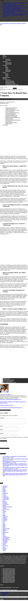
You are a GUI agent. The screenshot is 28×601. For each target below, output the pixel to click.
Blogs (12, 102)
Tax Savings (8, 60)
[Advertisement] (14, 40)
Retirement (7, 71)
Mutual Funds (8, 64)
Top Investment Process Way (9, 568)
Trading (4, 549)
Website (1, 433)
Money (6, 73)
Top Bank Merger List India (9, 577)
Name (1, 425)
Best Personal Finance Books (9, 573)
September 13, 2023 (4, 102)
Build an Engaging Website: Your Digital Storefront (12, 118)
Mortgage (5, 529)
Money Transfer (6, 528)
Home (4, 55)
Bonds (4, 489)
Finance (4, 505)
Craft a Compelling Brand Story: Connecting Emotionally (12, 113)
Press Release (6, 538)
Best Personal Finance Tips (8, 582)
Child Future (8, 70)
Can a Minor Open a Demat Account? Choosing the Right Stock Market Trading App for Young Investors (15, 474)
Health (6, 67)
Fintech (4, 507)
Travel (6, 68)
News (6, 76)
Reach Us (5, 78)
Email (1, 429)
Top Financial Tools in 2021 (9, 572)
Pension (4, 536)
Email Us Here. (13, 589)
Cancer (4, 492)
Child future (5, 493)
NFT (4, 534)
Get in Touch (5, 592)
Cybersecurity (6, 499)
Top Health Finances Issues (8, 576)
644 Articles (8, 394)
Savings (4, 543)
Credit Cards (5, 496)
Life (6, 66)
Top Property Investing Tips (9, 580)
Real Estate (5, 540)
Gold (4, 512)
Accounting (5, 486)
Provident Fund (6, 539)
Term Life (5, 548)
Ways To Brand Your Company (9, 382)
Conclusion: (5, 124)
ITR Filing (7, 59)
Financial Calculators (7, 506)
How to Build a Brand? (8, 381)
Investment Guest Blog (10, 83)
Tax (3, 57)
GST (4, 514)
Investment (5, 61)
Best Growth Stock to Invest (9, 579)
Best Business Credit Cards (8, 578)
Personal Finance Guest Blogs (11, 84)
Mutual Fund (5, 532)
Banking (4, 487)
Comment (2, 417)
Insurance (5, 65)
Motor (4, 531)
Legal (4, 521)
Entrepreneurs (6, 504)
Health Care (5, 516)
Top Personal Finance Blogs (9, 569)
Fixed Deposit (8, 62)
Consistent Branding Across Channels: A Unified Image (11, 116)
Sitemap (4, 594)
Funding (4, 511)
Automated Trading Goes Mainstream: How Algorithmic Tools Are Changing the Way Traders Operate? (15, 470)
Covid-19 (5, 495)
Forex (4, 510)
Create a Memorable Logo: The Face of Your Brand (12, 111)
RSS (4, 595)
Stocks (6, 75)
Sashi (10, 102)
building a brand (6, 378)
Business (5, 490)
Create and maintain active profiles (19, 295)
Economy (5, 56)
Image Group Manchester (5, 196)
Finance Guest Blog (9, 81)
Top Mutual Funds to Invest (9, 574)
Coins (4, 494)
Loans (4, 523)
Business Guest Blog (9, 82)
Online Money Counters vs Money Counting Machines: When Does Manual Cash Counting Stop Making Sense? (15, 464)
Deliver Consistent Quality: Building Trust (11, 123)
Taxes (4, 546)
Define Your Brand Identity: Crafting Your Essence (11, 108)
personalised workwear (22, 268)
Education (5, 503)
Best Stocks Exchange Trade (9, 571)
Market (4, 72)
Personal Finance (6, 77)
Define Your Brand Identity (8, 380)
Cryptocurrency (6, 498)
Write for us (7, 79)
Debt (4, 500)
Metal (4, 526)
